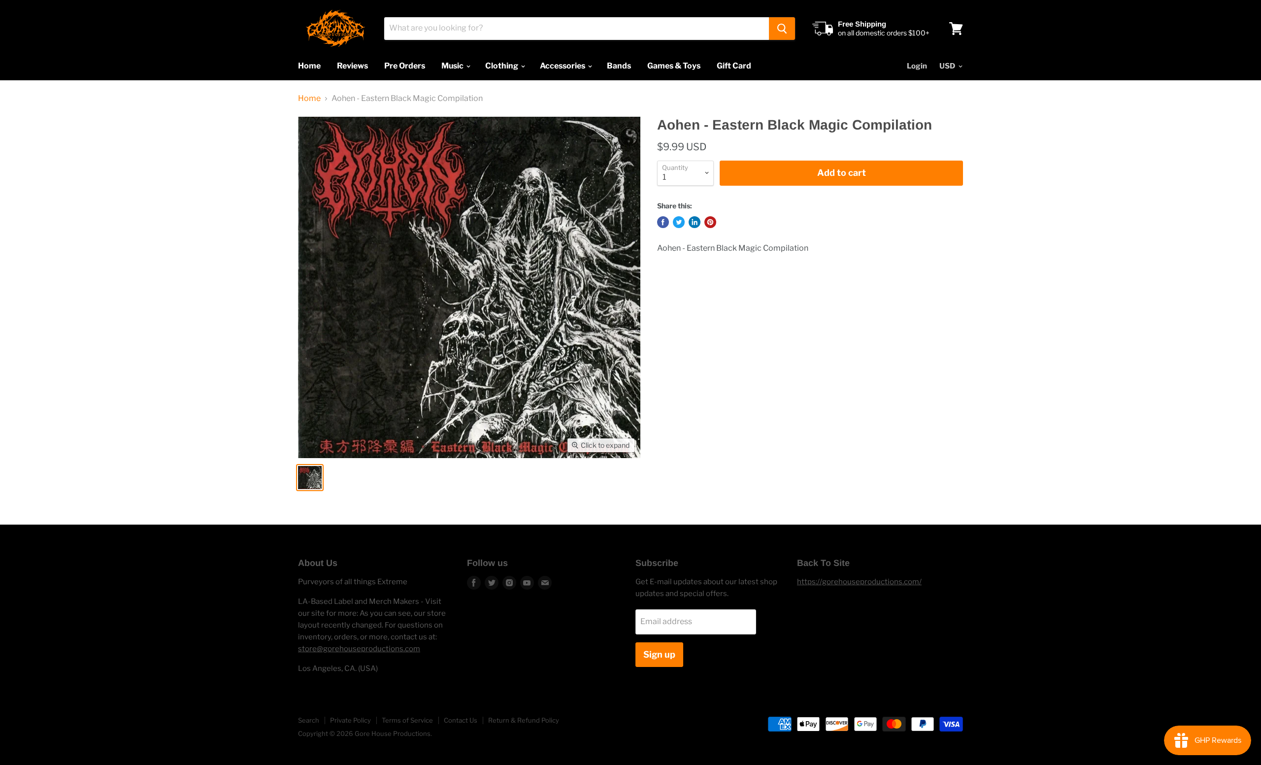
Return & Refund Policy (523, 720)
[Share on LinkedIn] (694, 222)
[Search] (782, 28)
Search (308, 720)
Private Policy (350, 720)
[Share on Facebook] (663, 222)
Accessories (563, 65)
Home (309, 65)
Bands (619, 65)
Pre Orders (404, 65)
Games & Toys (673, 65)
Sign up (659, 654)
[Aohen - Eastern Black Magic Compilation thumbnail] (310, 477)
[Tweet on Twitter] (679, 222)
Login (917, 66)
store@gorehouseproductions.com (359, 648)
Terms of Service (407, 720)
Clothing (502, 65)
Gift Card (734, 65)
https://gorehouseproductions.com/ (859, 581)
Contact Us (460, 720)
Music (453, 65)
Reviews (352, 65)
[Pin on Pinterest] (710, 222)
